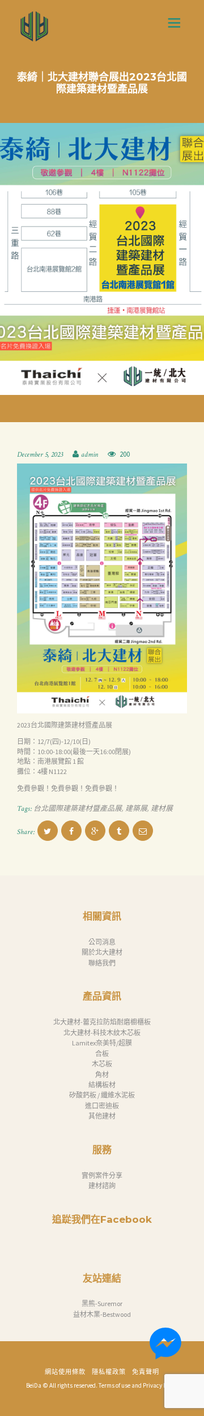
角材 (102, 1074)
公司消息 (102, 942)
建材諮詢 (102, 1185)
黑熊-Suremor (102, 1303)
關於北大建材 (102, 952)
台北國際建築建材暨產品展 (77, 808)
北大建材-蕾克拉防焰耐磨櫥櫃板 (102, 1022)
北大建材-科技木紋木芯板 (102, 1032)
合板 (102, 1053)
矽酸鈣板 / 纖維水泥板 (102, 1095)
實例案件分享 (102, 1175)
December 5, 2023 (40, 454)
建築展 (136, 808)
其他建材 (102, 1116)
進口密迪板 (102, 1106)
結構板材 (102, 1085)
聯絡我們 (102, 963)
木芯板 (102, 1064)
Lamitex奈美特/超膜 (102, 1043)
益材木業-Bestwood (102, 1314)
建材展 (162, 808)
